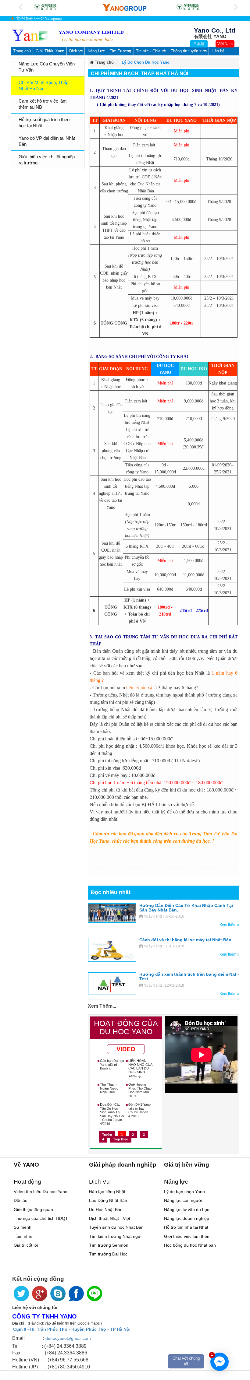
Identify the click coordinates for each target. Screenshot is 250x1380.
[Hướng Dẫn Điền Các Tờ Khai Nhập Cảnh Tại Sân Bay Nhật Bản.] (112, 913)
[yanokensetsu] (44, 7)
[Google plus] (39, 1293)
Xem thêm (228, 925)
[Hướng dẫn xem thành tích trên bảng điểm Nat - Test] (112, 983)
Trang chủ (22, 51)
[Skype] (58, 1293)
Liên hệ (218, 51)
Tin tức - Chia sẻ (151, 51)
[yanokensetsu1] (186, 7)
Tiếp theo (120, 1139)
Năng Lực (96, 51)
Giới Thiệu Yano (50, 51)
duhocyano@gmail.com (68, 1338)
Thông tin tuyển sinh (189, 51)
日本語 (198, 44)
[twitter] (21, 1293)
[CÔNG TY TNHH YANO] (67, 35)
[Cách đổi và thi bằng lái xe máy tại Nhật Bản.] (112, 949)
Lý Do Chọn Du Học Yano (146, 62)
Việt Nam (225, 44)
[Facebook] (76, 1293)
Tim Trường (120, 51)
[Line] (94, 1293)
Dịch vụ (76, 51)
